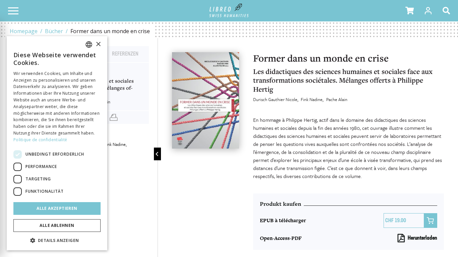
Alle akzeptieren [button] (57, 208)
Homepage (24, 31)
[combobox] (88, 44)
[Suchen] (447, 10)
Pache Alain (336, 99)
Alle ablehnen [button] (57, 225)
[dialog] (57, 143)
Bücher (54, 31)
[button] (409, 10)
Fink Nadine (312, 99)
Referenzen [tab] (125, 54)
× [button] (98, 44)
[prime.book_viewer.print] (113, 117)
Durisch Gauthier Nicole (275, 99)
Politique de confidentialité (40, 140)
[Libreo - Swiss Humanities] (229, 10)
